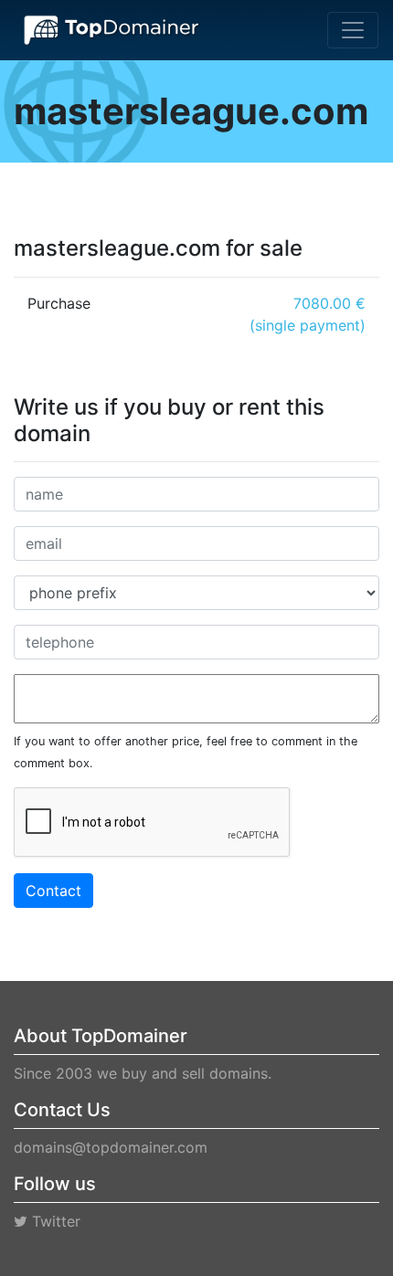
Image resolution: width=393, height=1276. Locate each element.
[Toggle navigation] (352, 30)
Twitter (53, 1221)
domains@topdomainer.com (110, 1147)
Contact (53, 890)
